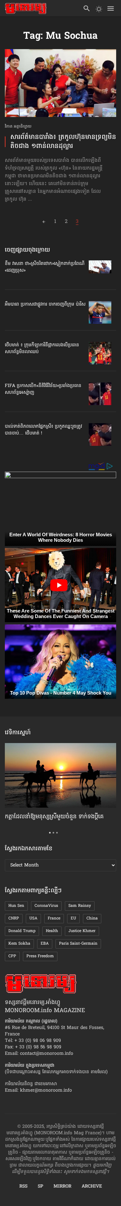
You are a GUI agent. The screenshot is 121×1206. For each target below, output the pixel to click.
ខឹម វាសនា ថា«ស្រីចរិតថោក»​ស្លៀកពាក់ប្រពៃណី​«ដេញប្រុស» (45, 267)
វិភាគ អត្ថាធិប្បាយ (18, 127)
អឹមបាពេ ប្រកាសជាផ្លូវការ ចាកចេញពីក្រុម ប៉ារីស (45, 304)
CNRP (13, 918)
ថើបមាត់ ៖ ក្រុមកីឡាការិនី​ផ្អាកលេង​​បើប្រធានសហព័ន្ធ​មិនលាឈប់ (42, 348)
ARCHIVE (92, 1186)
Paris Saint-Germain (78, 944)
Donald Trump (21, 931)
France (54, 918)
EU (73, 918)
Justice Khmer (82, 931)
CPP (12, 956)
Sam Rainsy (79, 906)
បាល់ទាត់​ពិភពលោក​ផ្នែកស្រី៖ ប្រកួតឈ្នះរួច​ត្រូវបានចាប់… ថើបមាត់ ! (43, 430)
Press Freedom (40, 956)
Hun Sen (16, 906)
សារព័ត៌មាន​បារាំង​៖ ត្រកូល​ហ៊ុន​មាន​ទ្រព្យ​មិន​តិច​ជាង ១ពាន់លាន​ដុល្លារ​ (63, 142)
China (92, 918)
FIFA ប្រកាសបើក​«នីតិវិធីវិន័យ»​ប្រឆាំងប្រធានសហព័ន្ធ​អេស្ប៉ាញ (43, 389)
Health (52, 931)
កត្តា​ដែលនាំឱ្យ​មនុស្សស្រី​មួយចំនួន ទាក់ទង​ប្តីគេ (54, 817)
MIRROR (62, 1186)
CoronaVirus (46, 906)
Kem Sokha (19, 944)
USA (33, 918)
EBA (45, 944)
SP (40, 1186)
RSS (23, 1186)
